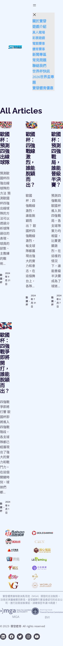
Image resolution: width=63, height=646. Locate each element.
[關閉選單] (34, 15)
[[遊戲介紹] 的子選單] (47, 27)
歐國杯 (1, 278)
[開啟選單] (34, 5)
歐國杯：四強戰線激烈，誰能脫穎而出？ (30, 160)
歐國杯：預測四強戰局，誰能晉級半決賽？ (56, 160)
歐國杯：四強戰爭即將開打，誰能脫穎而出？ (4, 363)
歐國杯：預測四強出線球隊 (4, 148)
